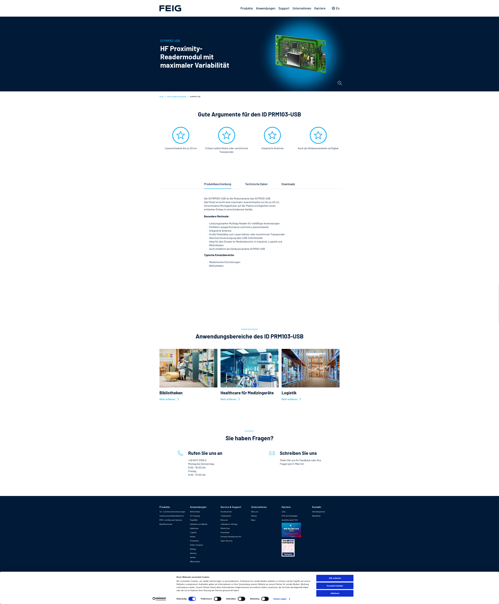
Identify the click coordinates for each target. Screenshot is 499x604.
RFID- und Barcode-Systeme (176, 97)
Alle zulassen (335, 578)
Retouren (224, 520)
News (253, 520)
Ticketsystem (226, 516)
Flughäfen (194, 520)
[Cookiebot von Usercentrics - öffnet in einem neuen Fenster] (159, 599)
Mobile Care (225, 528)
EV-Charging (195, 516)
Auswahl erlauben (335, 586)
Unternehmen (302, 8)
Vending (193, 553)
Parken (192, 536)
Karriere (320, 8)
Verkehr (193, 557)
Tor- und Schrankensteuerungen (172, 512)
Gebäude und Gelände (198, 524)
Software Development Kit (231, 536)
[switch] (217, 599)
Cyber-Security (226, 541)
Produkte (246, 8)
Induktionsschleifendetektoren (171, 516)
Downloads (225, 532)
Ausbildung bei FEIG (290, 520)
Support (283, 8)
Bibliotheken (195, 512)
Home (161, 97)
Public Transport (196, 545)
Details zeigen (280, 599)
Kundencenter (226, 512)
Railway (193, 549)
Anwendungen (265, 8)
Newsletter (316, 516)
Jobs (284, 512)
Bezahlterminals (165, 524)
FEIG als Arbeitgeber (290, 516)
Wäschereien (195, 561)
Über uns (254, 512)
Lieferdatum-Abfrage (229, 524)
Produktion (194, 541)
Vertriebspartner (318, 512)
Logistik (193, 532)
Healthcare (194, 528)
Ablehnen (335, 593)
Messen (254, 516)
